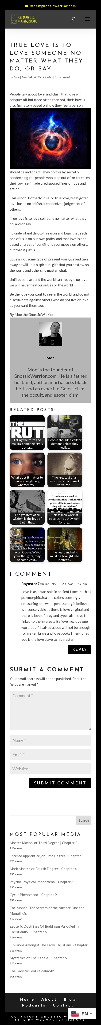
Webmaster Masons (61, 1019)
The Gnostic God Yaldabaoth (32, 971)
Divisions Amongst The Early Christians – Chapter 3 (50, 945)
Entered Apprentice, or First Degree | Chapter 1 (47, 856)
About (49, 999)
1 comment (62, 77)
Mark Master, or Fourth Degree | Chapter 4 (43, 869)
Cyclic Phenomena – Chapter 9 (33, 895)
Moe (16, 77)
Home (27, 999)
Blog (70, 999)
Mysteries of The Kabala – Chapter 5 (38, 958)
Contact (63, 1005)
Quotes (48, 77)
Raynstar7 (30, 583)
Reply (79, 649)
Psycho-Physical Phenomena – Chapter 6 (42, 882)
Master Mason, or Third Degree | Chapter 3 (44, 843)
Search (84, 820)
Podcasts (34, 1005)
